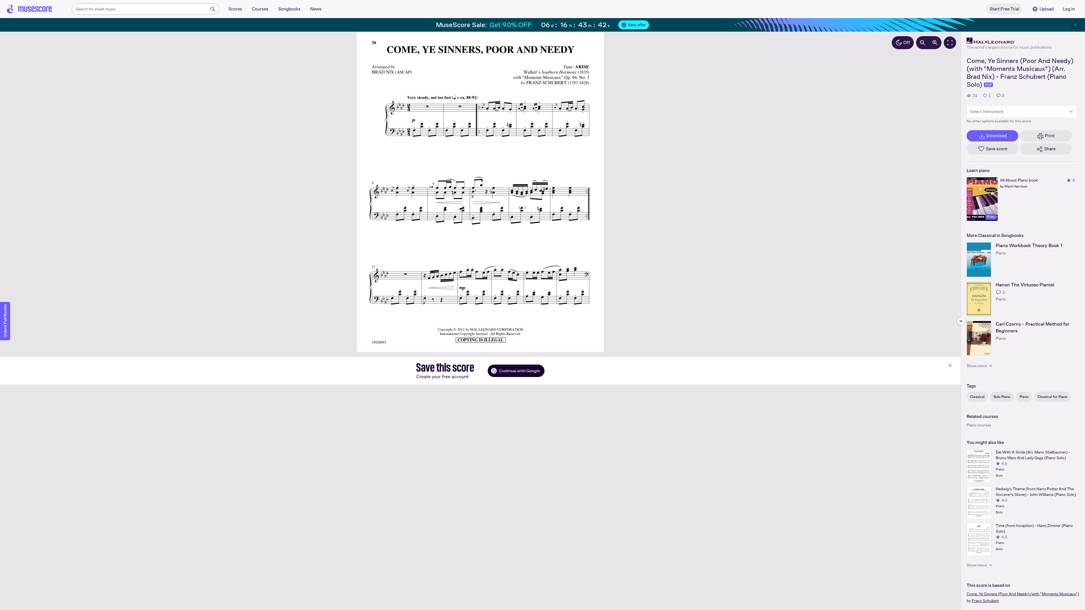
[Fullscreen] (950, 42)
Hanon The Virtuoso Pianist (1025, 284)
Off (906, 42)
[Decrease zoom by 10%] (922, 42)
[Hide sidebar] (961, 321)
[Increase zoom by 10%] (935, 42)
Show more (977, 365)
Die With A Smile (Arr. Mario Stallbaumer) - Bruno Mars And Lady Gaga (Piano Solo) (1033, 455)
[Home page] (29, 9)
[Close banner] (1075, 25)
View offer (637, 25)
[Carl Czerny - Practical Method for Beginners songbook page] (979, 338)
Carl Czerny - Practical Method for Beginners (1032, 327)
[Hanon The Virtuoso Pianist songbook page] (979, 299)
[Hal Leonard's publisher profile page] (1009, 41)
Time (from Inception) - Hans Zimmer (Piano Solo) (1034, 528)
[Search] (213, 9)
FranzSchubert (985, 600)
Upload (1047, 8)
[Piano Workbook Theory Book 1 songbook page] (979, 259)
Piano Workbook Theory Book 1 (1029, 245)
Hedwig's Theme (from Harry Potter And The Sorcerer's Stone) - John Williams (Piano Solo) (1036, 492)
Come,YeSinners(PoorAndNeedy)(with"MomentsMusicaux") (1023, 594)
